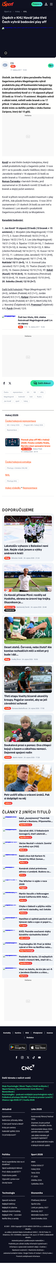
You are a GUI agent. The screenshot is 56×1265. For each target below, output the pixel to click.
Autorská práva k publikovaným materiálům (27, 1241)
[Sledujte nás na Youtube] (39, 1057)
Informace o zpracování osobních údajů (23, 1247)
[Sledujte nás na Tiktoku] (34, 1057)
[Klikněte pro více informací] (5, 53)
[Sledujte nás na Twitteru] (28, 1057)
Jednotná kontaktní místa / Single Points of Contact (22, 1253)
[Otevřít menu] (51, 4)
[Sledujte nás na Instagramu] (22, 1057)
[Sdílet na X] (10, 383)
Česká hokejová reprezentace (20, 421)
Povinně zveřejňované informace (28, 1256)
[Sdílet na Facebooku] (4, 383)
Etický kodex (47, 1253)
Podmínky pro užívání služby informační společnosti (27, 1244)
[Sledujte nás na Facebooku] (16, 1057)
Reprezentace (30, 488)
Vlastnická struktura (35, 1250)
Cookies (43, 1247)
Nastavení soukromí (19, 1250)
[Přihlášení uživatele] (46, 4)
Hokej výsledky (13, 488)
